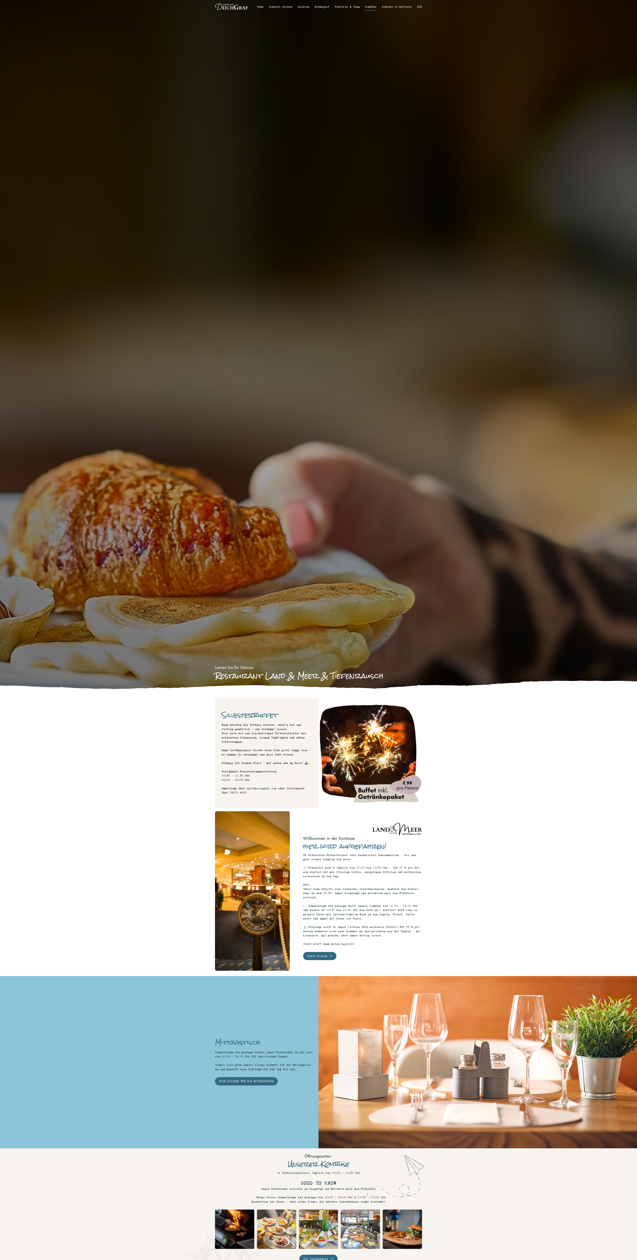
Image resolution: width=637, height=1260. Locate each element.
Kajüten (303, 6)
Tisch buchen (318, 956)
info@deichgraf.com (261, 788)
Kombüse (371, 6)
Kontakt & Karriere (397, 6)
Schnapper (322, 6)
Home (260, 6)
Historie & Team (347, 6)
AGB (419, 6)
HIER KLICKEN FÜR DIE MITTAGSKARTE (246, 1081)
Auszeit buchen (280, 6)
